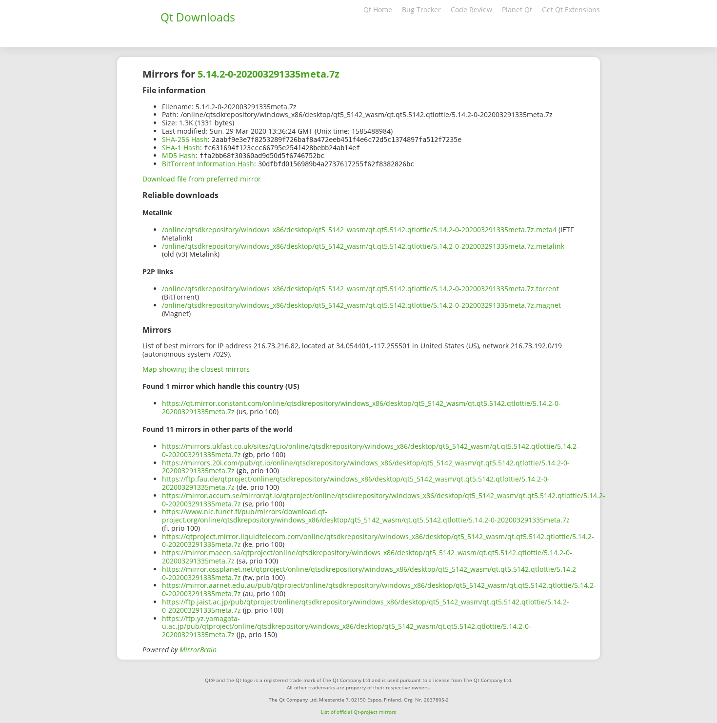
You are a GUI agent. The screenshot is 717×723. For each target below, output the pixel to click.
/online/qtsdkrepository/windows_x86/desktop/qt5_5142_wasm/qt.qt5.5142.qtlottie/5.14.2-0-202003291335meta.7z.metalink (363, 246)
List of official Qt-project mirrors (358, 711)
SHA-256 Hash (185, 139)
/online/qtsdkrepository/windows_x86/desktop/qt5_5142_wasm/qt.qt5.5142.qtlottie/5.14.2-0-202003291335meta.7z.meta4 (359, 229)
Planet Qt (517, 9)
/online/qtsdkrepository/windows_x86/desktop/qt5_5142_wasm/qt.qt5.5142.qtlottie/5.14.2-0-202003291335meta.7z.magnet (361, 305)
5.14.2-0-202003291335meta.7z (268, 73)
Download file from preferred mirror (201, 178)
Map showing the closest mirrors (196, 369)
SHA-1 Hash (181, 147)
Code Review (471, 9)
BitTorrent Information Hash (208, 163)
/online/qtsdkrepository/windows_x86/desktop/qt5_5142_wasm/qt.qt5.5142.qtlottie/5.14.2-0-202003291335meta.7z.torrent (360, 288)
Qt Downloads (197, 17)
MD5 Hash (179, 155)
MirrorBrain (198, 649)
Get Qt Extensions (571, 9)
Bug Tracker (421, 9)
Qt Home (377, 9)
